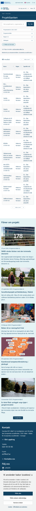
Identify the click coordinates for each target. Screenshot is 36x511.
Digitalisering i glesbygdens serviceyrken (7, 131)
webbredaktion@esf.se (18, 49)
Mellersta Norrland (9, 44)
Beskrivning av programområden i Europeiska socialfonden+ (17, 52)
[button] (32, 475)
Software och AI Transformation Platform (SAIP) (7, 120)
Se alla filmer (18, 418)
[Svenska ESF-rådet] (5, 8)
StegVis (5, 109)
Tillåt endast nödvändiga (18, 498)
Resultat (8, 13)
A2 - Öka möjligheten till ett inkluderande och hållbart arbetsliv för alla (27, 76)
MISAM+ (5, 143)
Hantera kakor (18, 503)
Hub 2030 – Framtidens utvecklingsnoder (7, 166)
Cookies (10, 507)
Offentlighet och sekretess (20, 507)
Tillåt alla (18, 493)
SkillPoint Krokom (8, 198)
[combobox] (18, 29)
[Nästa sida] (32, 59)
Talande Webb (20, 2)
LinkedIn (7, 468)
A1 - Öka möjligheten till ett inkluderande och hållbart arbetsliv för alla (27, 132)
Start (3, 13)
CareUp (5, 98)
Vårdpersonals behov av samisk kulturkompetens (7, 155)
